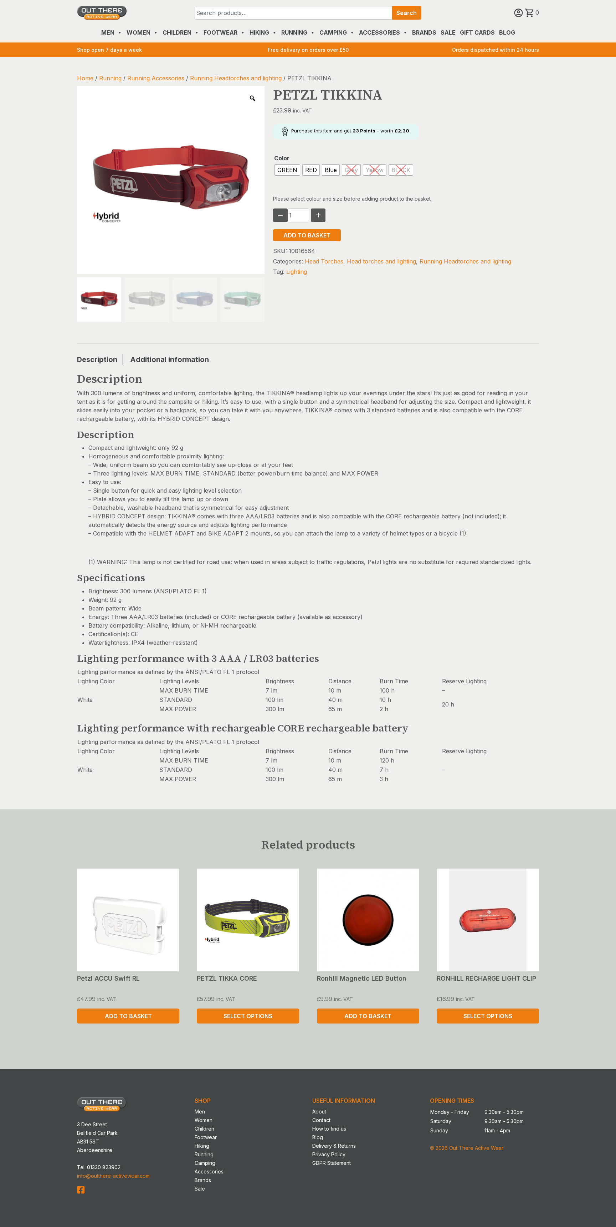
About (319, 1111)
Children (177, 32)
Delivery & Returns (334, 1146)
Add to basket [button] (128, 1016)
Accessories (379, 32)
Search (406, 12)
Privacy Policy (328, 1154)
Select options (248, 1016)
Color (281, 158)
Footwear (220, 32)
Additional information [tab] (169, 359)
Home (85, 78)
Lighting (296, 271)
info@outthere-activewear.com (113, 1176)
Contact (321, 1120)
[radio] (287, 170)
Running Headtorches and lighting (236, 78)
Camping (333, 32)
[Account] (519, 12)
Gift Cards (477, 32)
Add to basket (306, 235)
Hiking (259, 32)
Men (107, 32)
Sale (448, 32)
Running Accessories (155, 78)
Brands (424, 32)
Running (294, 32)
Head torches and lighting (381, 261)
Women (138, 32)
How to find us (329, 1129)
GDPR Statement (331, 1163)
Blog (507, 32)
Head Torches (324, 261)
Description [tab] (97, 359)
